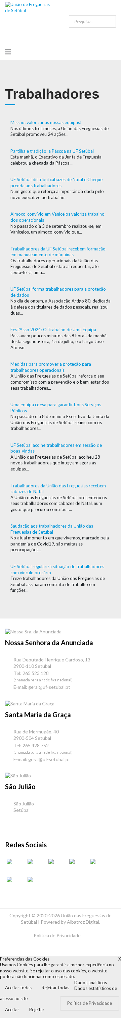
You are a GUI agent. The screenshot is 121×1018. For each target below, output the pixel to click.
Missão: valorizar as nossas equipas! (46, 122)
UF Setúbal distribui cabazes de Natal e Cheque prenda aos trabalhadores (56, 182)
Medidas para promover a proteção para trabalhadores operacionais (50, 367)
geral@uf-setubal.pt (49, 687)
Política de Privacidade (57, 935)
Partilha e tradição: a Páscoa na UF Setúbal (52, 151)
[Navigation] (8, 51)
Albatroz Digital (83, 922)
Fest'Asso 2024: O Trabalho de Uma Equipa (53, 329)
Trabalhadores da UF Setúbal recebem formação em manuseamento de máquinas (58, 252)
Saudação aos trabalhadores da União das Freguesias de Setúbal (51, 529)
